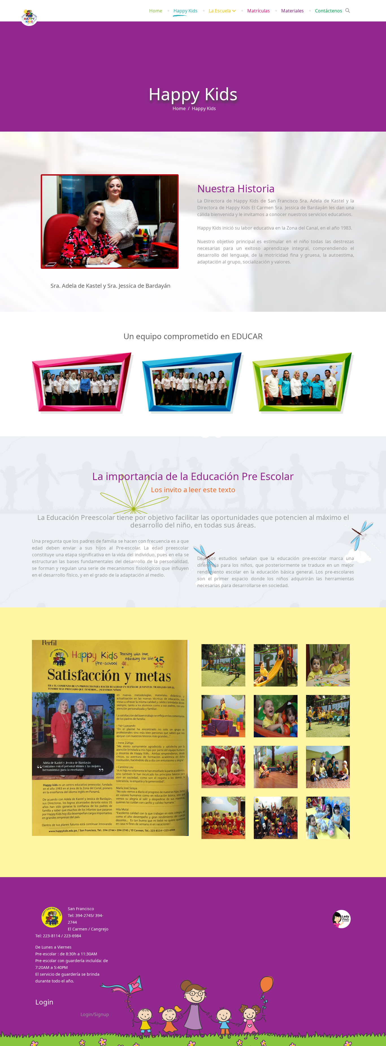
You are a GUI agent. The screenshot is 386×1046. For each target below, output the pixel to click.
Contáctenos (328, 11)
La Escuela (220, 11)
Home (155, 11)
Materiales (292, 11)
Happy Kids (186, 11)
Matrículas (258, 11)
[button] (92, 1014)
